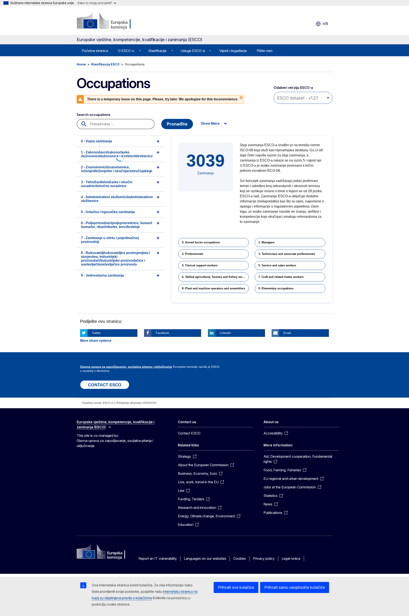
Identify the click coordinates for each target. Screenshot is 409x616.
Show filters (210, 123)
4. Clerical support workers (199, 265)
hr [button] (325, 24)
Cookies (239, 558)
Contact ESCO (189, 433)
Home (81, 64)
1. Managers (266, 242)
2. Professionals (192, 253)
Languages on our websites (205, 558)
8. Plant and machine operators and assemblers (213, 288)
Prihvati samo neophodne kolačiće (294, 587)
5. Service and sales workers (277, 265)
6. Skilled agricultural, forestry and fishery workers (215, 276)
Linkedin (225, 333)
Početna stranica (95, 51)
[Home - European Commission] (111, 21)
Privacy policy (264, 558)
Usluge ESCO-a (193, 51)
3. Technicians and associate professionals (286, 253)
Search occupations (93, 115)
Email (287, 333)
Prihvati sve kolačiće (236, 587)
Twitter (96, 333)
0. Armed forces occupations (201, 242)
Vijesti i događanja (233, 51)
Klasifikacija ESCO (105, 64)
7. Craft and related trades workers (281, 276)
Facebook (162, 333)
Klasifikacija (157, 51)
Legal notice (291, 558)
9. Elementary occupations (276, 288)
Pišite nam (264, 51)
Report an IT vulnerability (157, 558)
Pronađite (177, 124)
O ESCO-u (126, 51)
